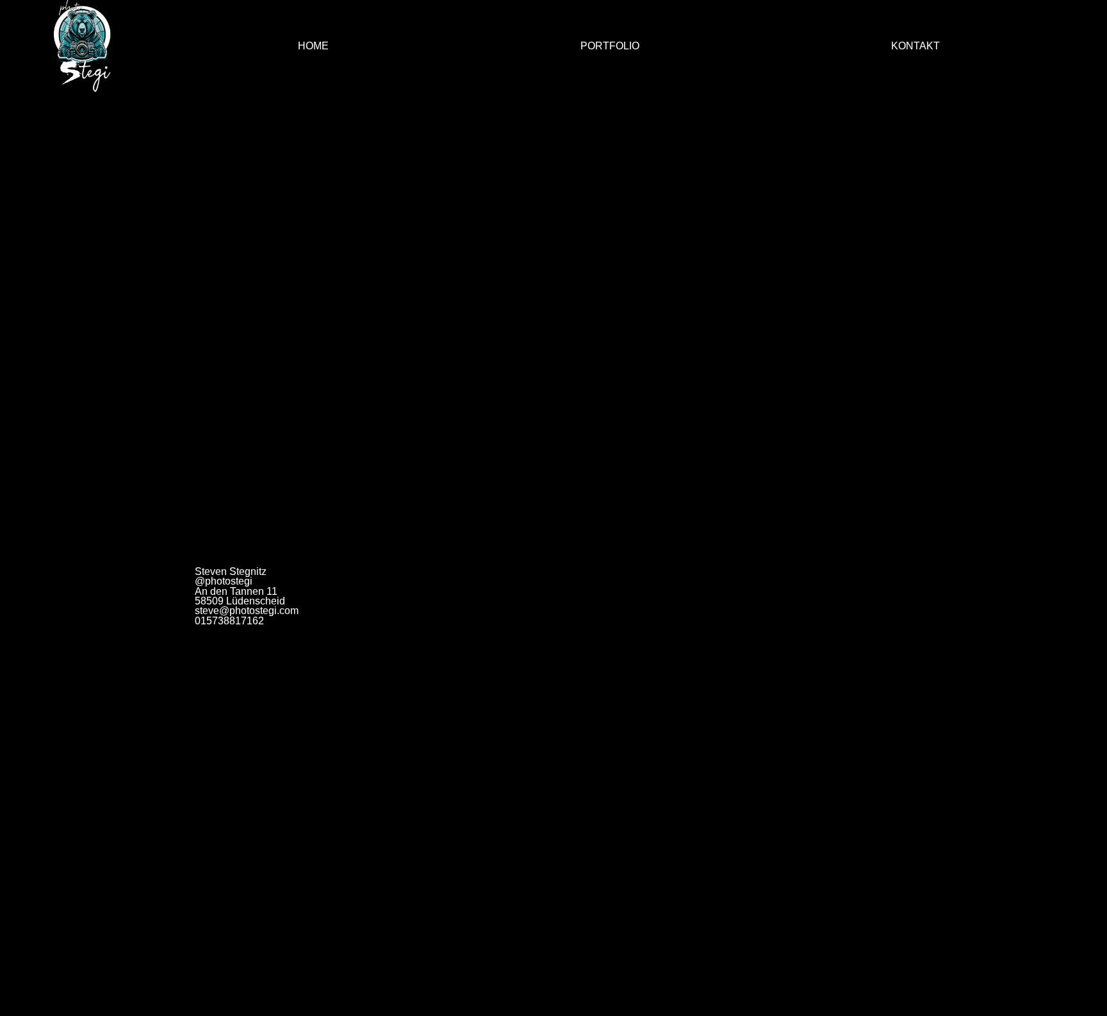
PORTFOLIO (609, 45)
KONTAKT (915, 45)
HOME (313, 45)
